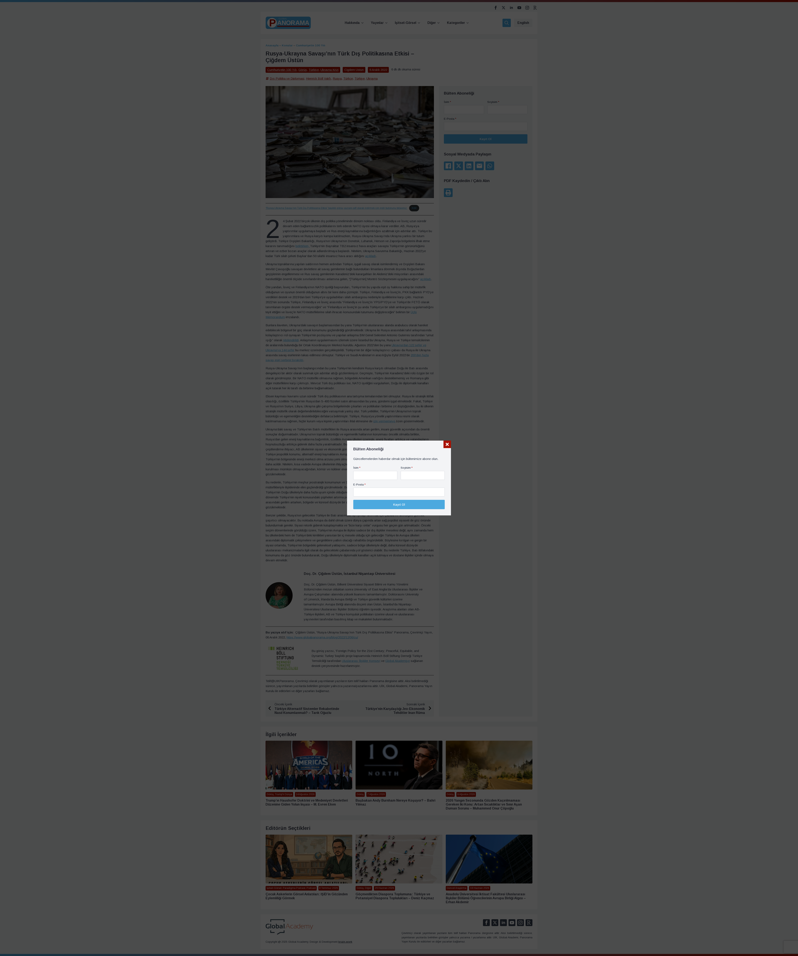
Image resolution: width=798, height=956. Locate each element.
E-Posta (359, 484)
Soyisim (407, 467)
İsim (356, 467)
